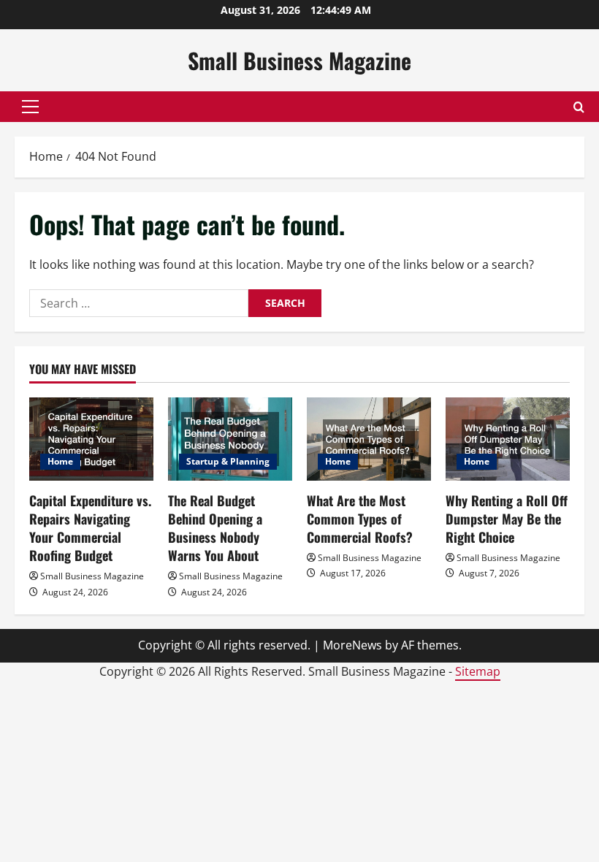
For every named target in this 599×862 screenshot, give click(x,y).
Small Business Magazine (299, 60)
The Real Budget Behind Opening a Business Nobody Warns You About (215, 528)
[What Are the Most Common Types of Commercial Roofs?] (369, 438)
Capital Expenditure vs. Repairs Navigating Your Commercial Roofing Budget (90, 528)
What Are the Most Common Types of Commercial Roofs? (360, 518)
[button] (30, 106)
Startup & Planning (228, 461)
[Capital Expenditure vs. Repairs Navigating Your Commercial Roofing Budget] (91, 438)
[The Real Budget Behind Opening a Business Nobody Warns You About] (230, 438)
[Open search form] (578, 107)
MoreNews (352, 645)
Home (60, 461)
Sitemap (477, 671)
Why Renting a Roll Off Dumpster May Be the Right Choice (507, 518)
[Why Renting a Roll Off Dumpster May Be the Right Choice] (508, 438)
